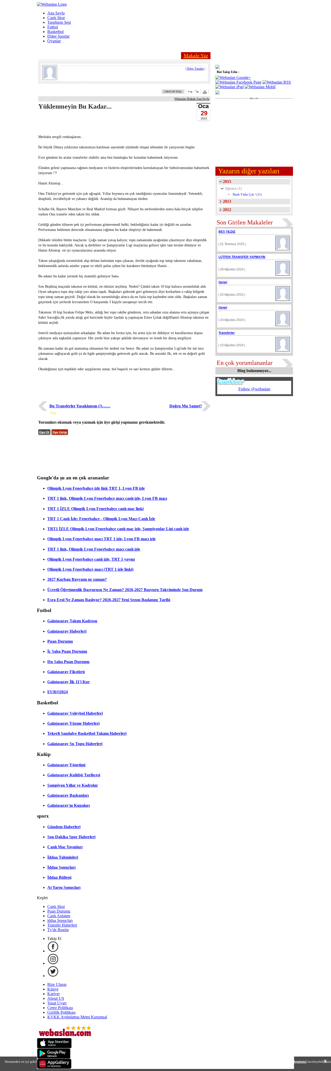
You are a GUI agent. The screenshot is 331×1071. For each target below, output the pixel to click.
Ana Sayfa (56, 13)
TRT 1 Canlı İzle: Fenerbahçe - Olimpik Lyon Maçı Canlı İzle (101, 519)
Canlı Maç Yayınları (64, 847)
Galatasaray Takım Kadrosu (72, 621)
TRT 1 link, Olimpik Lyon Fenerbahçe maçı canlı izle (93, 549)
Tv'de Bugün (58, 930)
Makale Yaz (196, 55)
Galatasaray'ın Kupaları (68, 805)
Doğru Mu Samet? (185, 406)
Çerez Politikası (60, 1007)
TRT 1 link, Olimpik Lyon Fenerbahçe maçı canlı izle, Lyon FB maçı (107, 498)
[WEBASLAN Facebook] (53, 951)
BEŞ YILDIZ (227, 231)
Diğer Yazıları (195, 68)
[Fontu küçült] (196, 91)
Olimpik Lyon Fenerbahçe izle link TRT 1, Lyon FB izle (96, 488)
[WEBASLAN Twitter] (53, 975)
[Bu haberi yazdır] (205, 92)
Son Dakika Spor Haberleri (71, 837)
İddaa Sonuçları (61, 867)
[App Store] (54, 1047)
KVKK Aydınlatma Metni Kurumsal (77, 1017)
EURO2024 (57, 692)
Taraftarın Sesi (59, 22)
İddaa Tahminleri (62, 857)
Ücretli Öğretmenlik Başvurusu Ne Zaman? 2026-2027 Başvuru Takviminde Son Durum (124, 589)
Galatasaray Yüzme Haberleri (73, 723)
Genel (223, 282)
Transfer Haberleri (62, 925)
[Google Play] (54, 1057)
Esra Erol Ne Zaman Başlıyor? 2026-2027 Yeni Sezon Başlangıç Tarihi (108, 600)
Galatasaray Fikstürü (66, 672)
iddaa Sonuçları (60, 920)
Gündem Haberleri (63, 827)
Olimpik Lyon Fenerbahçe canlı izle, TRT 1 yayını (91, 559)
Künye (52, 989)
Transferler (227, 333)
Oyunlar (54, 41)
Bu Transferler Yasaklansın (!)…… (79, 406)
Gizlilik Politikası (61, 1012)
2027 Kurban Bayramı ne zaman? (77, 579)
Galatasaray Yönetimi (66, 765)
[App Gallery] (54, 1067)
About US (55, 998)
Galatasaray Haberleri (66, 631)
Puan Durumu (60, 641)
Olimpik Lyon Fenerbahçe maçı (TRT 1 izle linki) (90, 569)
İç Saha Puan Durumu (67, 651)
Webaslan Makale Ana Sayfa (191, 99)
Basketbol (55, 31)
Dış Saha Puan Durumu (68, 661)
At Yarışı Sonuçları (63, 887)
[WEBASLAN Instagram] (53, 963)
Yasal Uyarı (56, 1003)
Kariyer (53, 994)
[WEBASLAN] (52, 4)
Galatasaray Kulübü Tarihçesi (73, 775)
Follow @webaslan (254, 389)
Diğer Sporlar (58, 36)
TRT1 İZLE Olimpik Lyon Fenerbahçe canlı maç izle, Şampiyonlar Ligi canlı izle (118, 529)
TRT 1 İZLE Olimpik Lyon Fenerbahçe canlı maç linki (95, 508)
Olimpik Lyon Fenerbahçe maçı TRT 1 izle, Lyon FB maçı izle (101, 539)
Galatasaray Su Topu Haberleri (74, 744)
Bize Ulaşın (56, 984)
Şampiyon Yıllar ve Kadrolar (72, 785)
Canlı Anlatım (58, 916)
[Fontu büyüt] (190, 91)
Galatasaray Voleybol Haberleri (75, 713)
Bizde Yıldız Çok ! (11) (247, 194)
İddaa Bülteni (59, 877)
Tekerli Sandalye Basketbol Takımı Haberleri (86, 733)
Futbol (52, 27)
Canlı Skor (56, 17)
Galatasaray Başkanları (68, 795)
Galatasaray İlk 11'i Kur (68, 682)
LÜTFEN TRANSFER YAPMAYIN (242, 257)
